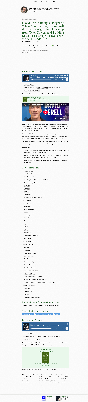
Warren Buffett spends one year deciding (35, 279)
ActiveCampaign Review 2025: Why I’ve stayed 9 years (33, 374)
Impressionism (28, 224)
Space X (26, 229)
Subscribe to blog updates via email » (29, 18)
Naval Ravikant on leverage (31, 271)
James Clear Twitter (29, 256)
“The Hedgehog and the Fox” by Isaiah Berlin (36, 180)
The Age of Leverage (29, 273)
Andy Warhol (27, 206)
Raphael (26, 212)
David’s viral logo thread (30, 183)
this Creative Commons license (45, 392)
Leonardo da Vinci (29, 209)
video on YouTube (52, 94)
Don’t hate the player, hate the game (33, 262)
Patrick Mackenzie (29, 241)
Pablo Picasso (27, 200)
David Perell (28, 52)
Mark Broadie (27, 288)
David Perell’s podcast (30, 177)
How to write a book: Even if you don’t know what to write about (41, 383)
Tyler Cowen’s (49, 150)
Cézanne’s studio (28, 218)
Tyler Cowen (27, 185)
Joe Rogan (26, 191)
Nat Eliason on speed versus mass (33, 276)
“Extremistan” (63, 399)
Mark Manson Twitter (30, 253)
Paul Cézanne (27, 203)
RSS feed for (32, 90)
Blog (41, 1)
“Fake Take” (27, 259)
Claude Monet (28, 221)
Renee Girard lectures (29, 268)
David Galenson (28, 194)
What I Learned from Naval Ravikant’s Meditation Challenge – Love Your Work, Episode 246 (47, 376)
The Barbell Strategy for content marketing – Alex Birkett (39, 282)
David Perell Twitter (29, 174)
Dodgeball (26, 247)
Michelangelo (27, 215)
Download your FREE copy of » (38, 98)
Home (36, 1)
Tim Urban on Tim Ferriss (31, 235)
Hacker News (27, 238)
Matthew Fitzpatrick (29, 285)
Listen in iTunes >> (29, 84)
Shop (53, 1)
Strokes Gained (28, 291)
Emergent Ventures (58, 150)
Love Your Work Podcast (47, 369)
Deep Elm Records (37, 345)
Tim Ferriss (27, 188)
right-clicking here (42, 87)
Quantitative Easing (29, 244)
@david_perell (34, 124)
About (47, 1)
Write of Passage (42, 126)
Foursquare (27, 250)
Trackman (26, 294)
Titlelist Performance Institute (32, 297)
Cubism (26, 227)
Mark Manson (28, 232)
